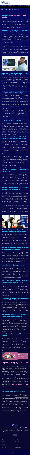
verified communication (20, 400)
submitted (21, 409)
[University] (16, 435)
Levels (10, 7)
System (18, 7)
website (7, 397)
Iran (14, 412)
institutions (10, 401)
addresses (25, 398)
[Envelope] (14, 435)
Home (18, 5)
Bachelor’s (14, 384)
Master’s (20, 384)
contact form (25, 395)
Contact (27, 7)
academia (16, 202)
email (12, 397)
